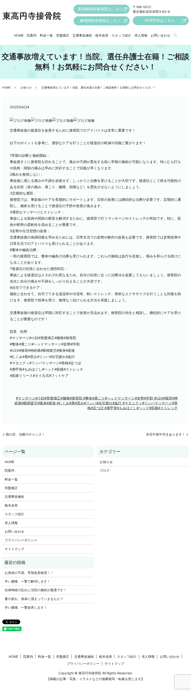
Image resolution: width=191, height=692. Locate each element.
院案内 (32, 35)
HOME (19, 35)
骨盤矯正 (62, 35)
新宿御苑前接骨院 (100, 9)
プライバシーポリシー (21, 540)
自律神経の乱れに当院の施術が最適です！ (36, 590)
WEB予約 (159, 20)
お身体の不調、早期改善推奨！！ (29, 573)
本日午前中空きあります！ (165, 434)
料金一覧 (46, 35)
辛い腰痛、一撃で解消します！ (27, 581)
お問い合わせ (160, 35)
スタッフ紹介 (121, 35)
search (175, 35)
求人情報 (140, 35)
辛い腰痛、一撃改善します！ (26, 607)
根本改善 (101, 35)
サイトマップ (14, 549)
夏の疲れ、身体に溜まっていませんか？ (34, 599)
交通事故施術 (82, 35)
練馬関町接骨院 (100, 20)
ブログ (104, 470)
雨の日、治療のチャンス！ (25, 434)
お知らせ (26, 87)
